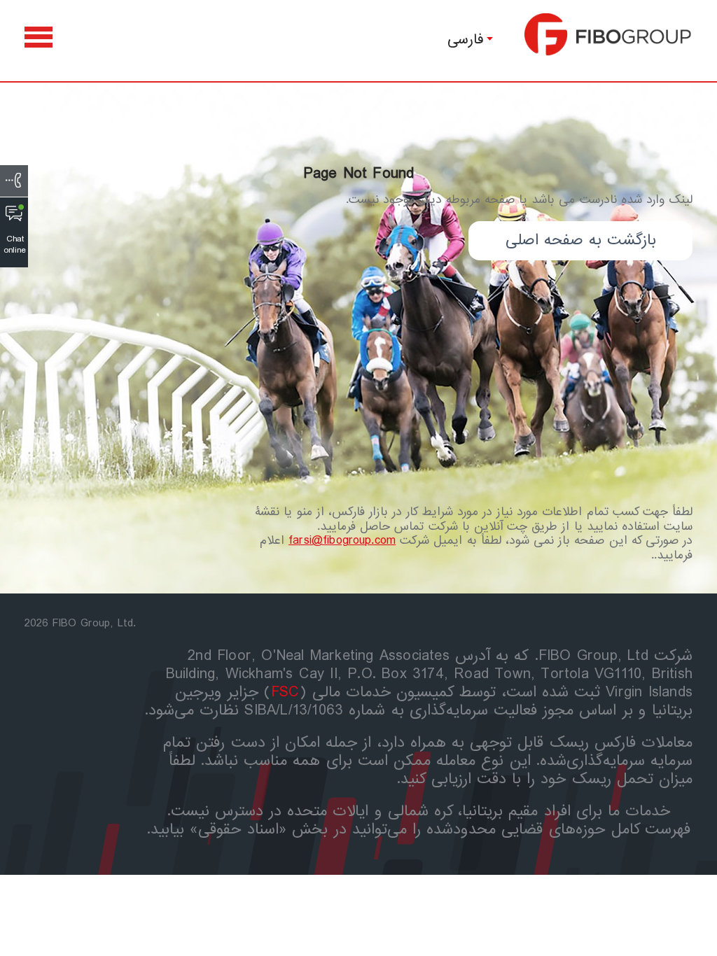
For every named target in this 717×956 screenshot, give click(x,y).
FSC (285, 692)
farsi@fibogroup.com (342, 540)
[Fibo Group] (608, 34)
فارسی (465, 39)
